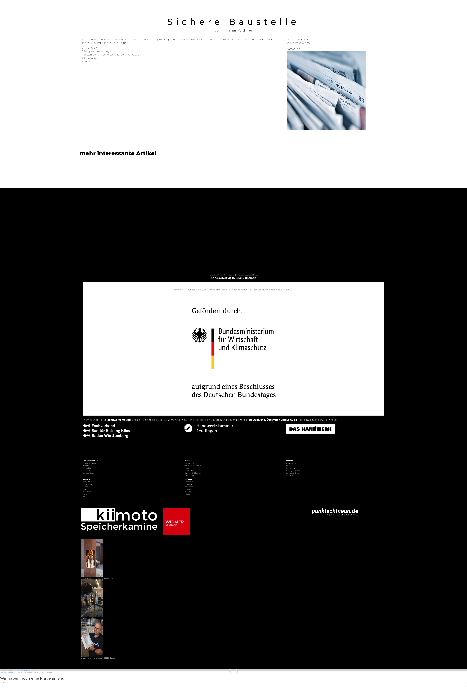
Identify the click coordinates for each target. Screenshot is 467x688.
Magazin (86, 479)
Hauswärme (291, 463)
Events (85, 487)
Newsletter (213, 275)
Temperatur (290, 468)
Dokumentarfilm (89, 463)
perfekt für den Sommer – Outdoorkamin (16, 670)
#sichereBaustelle (92, 42)
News (85, 499)
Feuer (85, 489)
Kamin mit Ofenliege (192, 473)
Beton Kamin (189, 468)
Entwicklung (88, 468)
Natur (85, 496)
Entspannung (88, 484)
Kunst (85, 494)
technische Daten (293, 473)
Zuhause (86, 470)
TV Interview (291, 475)
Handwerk (87, 491)
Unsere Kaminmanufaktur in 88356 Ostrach (34, 673)
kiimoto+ (290, 461)
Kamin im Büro (190, 475)
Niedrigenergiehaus (294, 470)
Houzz (255, 275)
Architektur (87, 482)
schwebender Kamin (192, 466)
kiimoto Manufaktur (8, 673)
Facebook (221, 275)
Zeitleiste (86, 466)
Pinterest (239, 275)
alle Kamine (189, 463)
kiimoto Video (88, 473)
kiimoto (188, 461)
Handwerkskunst (91, 461)
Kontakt (188, 479)
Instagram (231, 275)
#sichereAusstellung (115, 42)
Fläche (288, 466)
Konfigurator (5, 683)
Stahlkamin (189, 470)
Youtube (248, 275)
